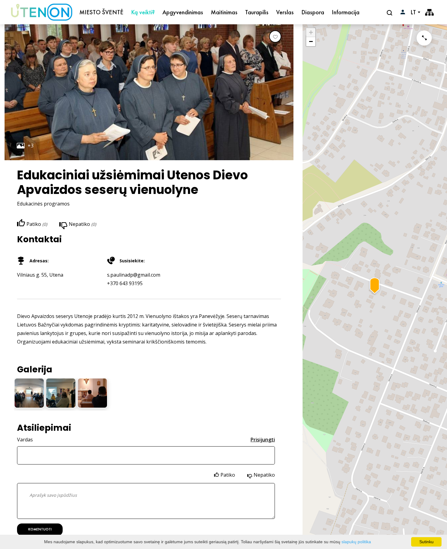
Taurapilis (257, 12)
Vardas (25, 439)
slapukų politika (356, 541)
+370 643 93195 (125, 283)
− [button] (311, 41)
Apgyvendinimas (182, 12)
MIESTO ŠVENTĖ (101, 12)
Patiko (227, 474)
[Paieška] (390, 12)
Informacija (345, 12)
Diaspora (312, 12)
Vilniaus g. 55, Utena (40, 274)
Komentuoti (40, 529)
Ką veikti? (143, 12)
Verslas (285, 12)
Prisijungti (263, 439)
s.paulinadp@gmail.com (133, 274)
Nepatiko (264, 474)
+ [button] (311, 32)
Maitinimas (224, 12)
